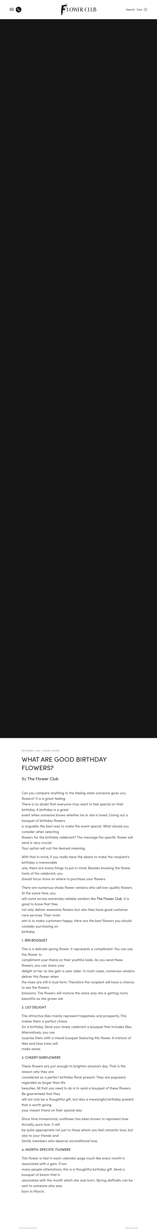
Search (130, 9)
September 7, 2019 (31, 750)
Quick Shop (152, 615)
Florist (46, 750)
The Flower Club (42, 778)
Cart (141, 9)
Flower (55, 750)
